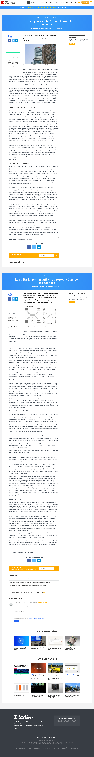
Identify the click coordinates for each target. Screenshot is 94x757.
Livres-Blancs (64, 2)
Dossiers (42, 2)
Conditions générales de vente (66, 735)
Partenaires (73, 2)
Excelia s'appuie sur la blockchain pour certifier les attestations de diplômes (29, 582)
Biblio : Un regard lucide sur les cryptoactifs (21, 578)
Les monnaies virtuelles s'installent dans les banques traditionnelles (27, 585)
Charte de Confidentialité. (23, 608)
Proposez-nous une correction (53, 238)
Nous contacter (24, 735)
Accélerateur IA (45, 7)
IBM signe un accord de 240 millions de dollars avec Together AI (54, 696)
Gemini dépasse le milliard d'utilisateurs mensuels (37, 696)
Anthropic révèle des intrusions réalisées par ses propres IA (54, 648)
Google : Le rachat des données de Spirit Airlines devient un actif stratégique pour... (55, 677)
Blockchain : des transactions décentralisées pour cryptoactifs (26, 592)
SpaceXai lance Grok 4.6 (20, 695)
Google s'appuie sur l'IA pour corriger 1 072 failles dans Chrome (21, 648)
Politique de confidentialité (33, 618)
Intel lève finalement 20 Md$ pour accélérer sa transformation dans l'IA (72, 696)
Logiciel (48, 17)
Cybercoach (53, 7)
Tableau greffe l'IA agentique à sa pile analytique (38, 647)
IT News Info (35, 725)
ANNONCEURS (32, 735)
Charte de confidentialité (52, 735)
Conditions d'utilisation (40, 618)
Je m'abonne (71, 43)
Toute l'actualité (40, 17)
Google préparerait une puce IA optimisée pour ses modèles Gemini (72, 648)
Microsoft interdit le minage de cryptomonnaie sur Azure (24, 589)
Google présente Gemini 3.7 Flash (72, 676)
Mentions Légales (41, 735)
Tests (59, 7)
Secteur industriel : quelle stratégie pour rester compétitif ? (13, 59)
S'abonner (85, 2)
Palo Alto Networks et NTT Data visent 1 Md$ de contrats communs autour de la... (38, 677)
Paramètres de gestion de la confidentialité (47, 737)
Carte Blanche (36, 7)
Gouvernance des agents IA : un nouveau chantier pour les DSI (21, 677)
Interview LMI (65, 7)
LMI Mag (72, 7)
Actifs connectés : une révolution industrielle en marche (13, 68)
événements (49, 2)
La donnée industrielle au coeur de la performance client (13, 63)
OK (56, 255)
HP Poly (29, 7)
